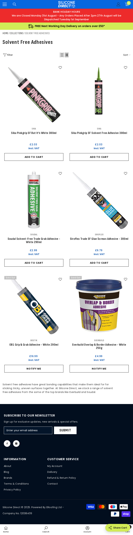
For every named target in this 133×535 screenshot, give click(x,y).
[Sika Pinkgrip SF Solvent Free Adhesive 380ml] (99, 94)
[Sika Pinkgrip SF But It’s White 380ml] (34, 94)
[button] (62, 55)
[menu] (5, 4)
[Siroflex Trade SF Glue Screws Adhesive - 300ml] (99, 199)
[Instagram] (16, 443)
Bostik (33, 340)
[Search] (14, 4)
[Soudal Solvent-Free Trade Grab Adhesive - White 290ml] (34, 199)
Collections (16, 33)
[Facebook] (7, 443)
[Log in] (118, 4)
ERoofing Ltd (54, 507)
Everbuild (99, 340)
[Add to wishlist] (60, 67)
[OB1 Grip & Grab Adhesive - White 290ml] (34, 305)
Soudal (33, 234)
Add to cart (34, 157)
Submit (65, 430)
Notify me (33, 368)
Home (5, 33)
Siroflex (99, 234)
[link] (46, 529)
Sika (34, 128)
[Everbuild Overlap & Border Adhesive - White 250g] (99, 305)
